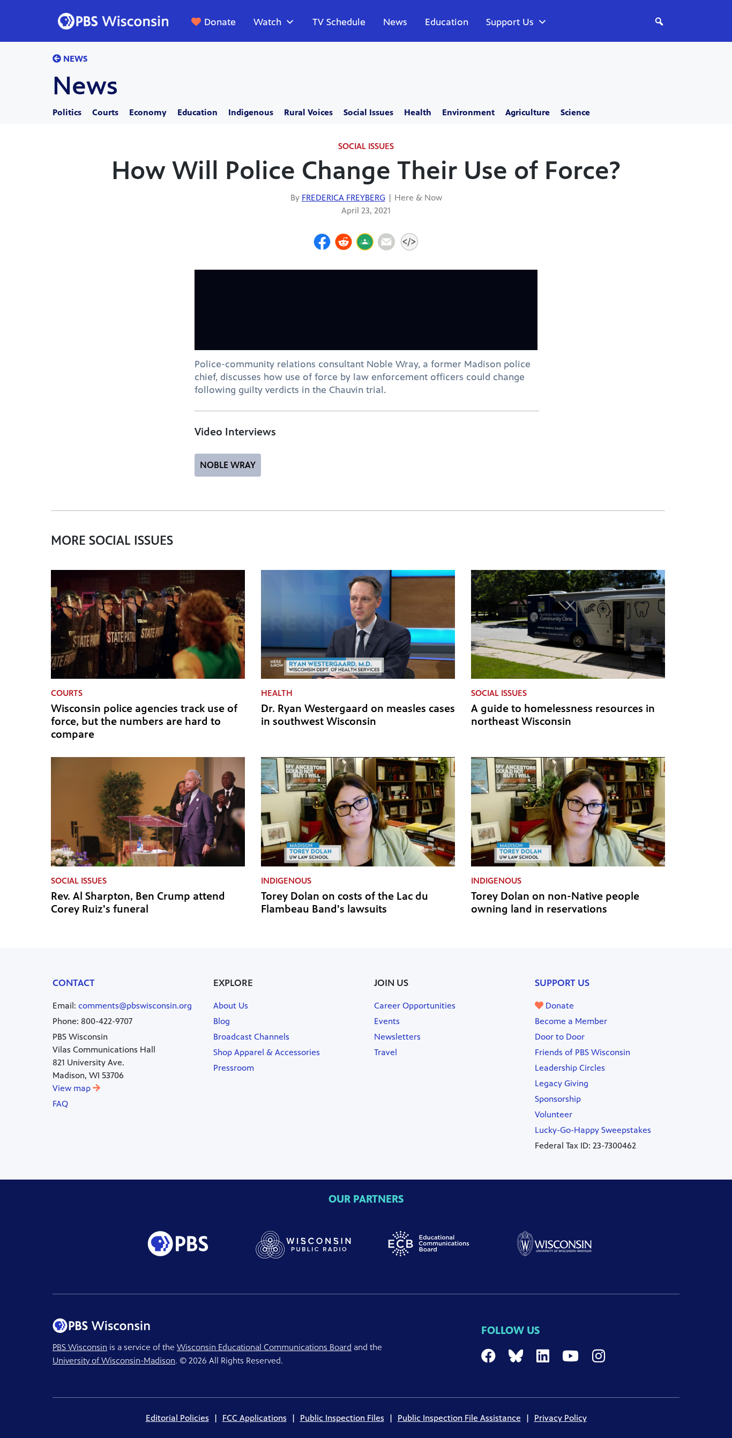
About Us (230, 1005)
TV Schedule (338, 22)
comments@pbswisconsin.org (135, 1005)
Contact (74, 983)
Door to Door (560, 1037)
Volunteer (553, 1114)
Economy (148, 112)
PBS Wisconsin (80, 1347)
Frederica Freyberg (343, 197)
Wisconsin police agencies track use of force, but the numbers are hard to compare (144, 721)
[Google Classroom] (365, 243)
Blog (221, 1021)
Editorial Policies (177, 1418)
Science (575, 112)
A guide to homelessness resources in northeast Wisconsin (563, 715)
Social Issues (368, 112)
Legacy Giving (561, 1083)
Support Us (510, 22)
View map (73, 1088)
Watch (267, 22)
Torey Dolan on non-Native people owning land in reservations (555, 902)
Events (387, 1021)
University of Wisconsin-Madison (114, 1360)
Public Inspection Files (342, 1418)
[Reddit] (343, 243)
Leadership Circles (570, 1068)
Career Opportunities (414, 1005)
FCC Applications (254, 1418)
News (395, 22)
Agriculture (527, 112)
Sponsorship (558, 1099)
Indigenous (250, 112)
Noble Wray (228, 464)
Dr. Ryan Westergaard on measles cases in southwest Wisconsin (358, 715)
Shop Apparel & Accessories (266, 1052)
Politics (67, 112)
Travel (385, 1052)
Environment (468, 112)
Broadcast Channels (251, 1037)
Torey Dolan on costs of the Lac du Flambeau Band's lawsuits (344, 902)
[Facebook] (322, 243)
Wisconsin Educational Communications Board (264, 1347)
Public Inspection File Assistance (459, 1418)
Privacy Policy (560, 1418)
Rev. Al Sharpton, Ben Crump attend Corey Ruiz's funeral (138, 902)
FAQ (60, 1104)
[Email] (386, 243)
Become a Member (571, 1021)
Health (417, 112)
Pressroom (233, 1068)
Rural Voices (308, 112)
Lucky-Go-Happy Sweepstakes (593, 1130)
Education (446, 22)
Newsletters (397, 1037)
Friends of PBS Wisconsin (582, 1052)
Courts (105, 112)
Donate (220, 22)
